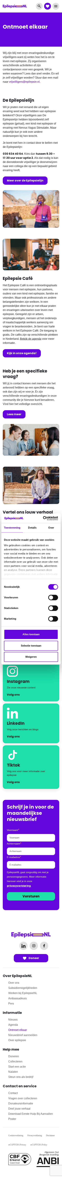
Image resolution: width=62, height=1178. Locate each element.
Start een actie (17, 1066)
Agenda (13, 1024)
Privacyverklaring (34, 1135)
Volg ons (13, 695)
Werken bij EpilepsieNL (22, 993)
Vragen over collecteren (22, 1098)
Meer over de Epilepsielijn (25, 180)
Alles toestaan (31, 634)
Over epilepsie (17, 1040)
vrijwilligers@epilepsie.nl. (24, 81)
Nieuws (13, 1019)
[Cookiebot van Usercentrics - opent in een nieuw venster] (43, 518)
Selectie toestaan (31, 645)
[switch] (53, 597)
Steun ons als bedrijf (20, 1076)
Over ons (13, 982)
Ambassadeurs (17, 998)
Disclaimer (50, 1135)
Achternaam (14, 843)
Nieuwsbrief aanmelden (22, 1035)
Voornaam (13, 830)
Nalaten (13, 1071)
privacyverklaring (19, 885)
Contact (13, 1093)
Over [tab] (51, 527)
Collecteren (15, 1061)
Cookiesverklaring (15, 1135)
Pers (11, 1003)
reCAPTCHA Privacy (17, 1145)
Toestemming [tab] (12, 527)
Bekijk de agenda (30, 338)
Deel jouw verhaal (19, 1108)
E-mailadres (14, 857)
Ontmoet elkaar (17, 1029)
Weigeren (31, 656)
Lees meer (14, 414)
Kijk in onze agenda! (22, 353)
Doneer (33, 958)
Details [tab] (32, 527)
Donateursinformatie (20, 1103)
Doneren (13, 1056)
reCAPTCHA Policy (38, 1145)
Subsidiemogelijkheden (22, 987)
